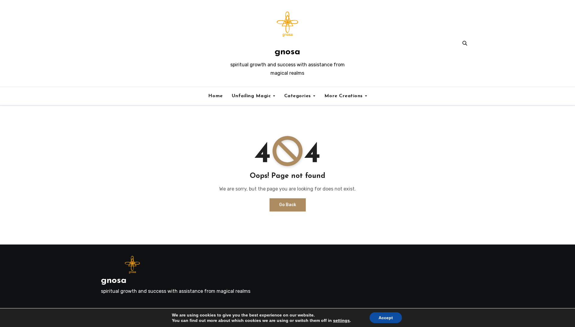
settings (341, 320)
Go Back (287, 204)
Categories (298, 96)
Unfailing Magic (252, 96)
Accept (386, 317)
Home (215, 96)
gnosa (287, 52)
